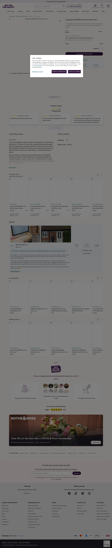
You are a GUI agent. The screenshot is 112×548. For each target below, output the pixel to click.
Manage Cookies (37, 71)
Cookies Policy (39, 65)
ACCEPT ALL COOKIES (74, 71)
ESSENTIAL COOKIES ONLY (59, 71)
